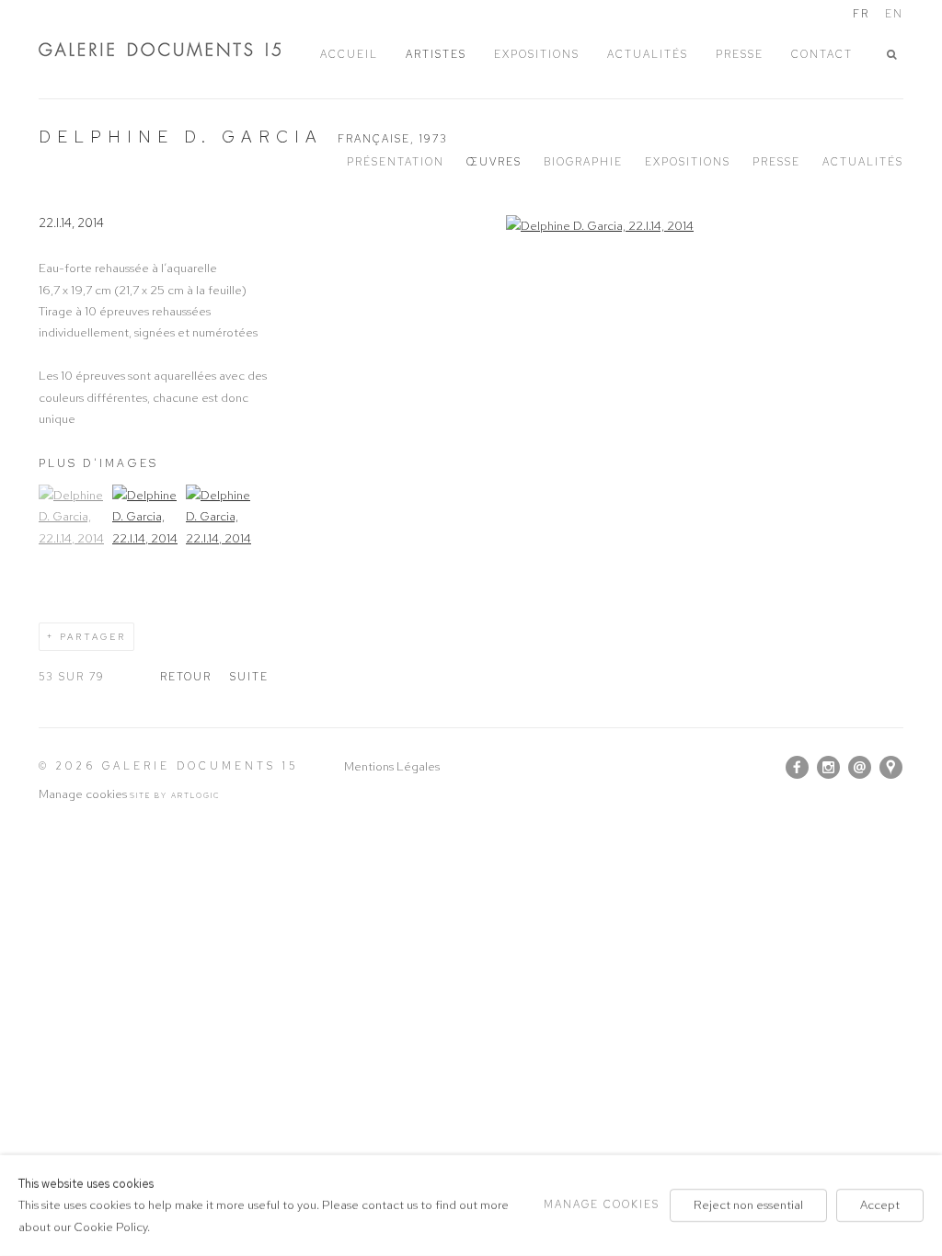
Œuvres (494, 161)
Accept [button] (880, 1205)
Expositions (687, 161)
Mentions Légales (392, 766)
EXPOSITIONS (537, 54)
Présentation (395, 161)
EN (894, 13)
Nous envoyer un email (860, 768)
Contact (822, 54)
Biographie (583, 161)
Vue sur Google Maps (891, 768)
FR (861, 13)
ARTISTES (436, 54)
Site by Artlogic (175, 795)
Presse (776, 161)
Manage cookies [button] (83, 794)
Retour (186, 676)
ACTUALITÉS (647, 54)
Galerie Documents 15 (177, 49)
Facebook (798, 768)
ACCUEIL (349, 54)
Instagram (829, 768)
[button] (895, 54)
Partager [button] (93, 637)
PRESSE (740, 54)
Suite (249, 676)
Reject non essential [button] (748, 1205)
